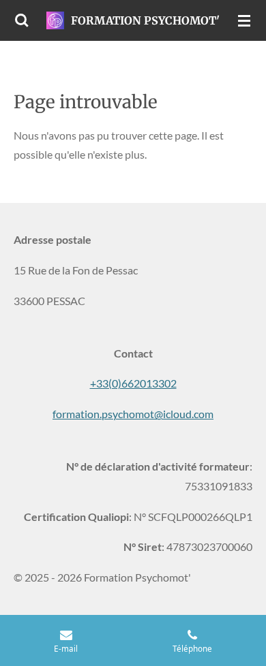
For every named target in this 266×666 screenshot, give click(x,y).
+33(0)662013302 (133, 383)
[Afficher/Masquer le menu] (244, 20)
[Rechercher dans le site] (22, 20)
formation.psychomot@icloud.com (133, 413)
